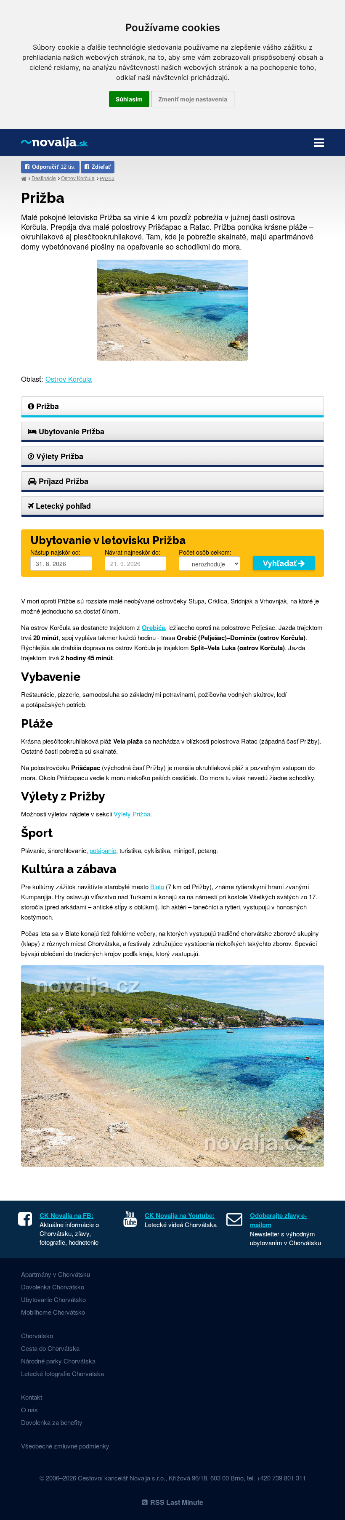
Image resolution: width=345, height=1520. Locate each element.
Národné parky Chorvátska (58, 1360)
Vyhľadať (280, 563)
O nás (29, 1409)
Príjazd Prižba (62, 481)
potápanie (103, 850)
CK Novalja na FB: (66, 1215)
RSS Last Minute (176, 1502)
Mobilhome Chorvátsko (53, 1311)
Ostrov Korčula (78, 177)
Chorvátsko (37, 1335)
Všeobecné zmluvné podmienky (65, 1445)
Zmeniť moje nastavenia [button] (192, 99)
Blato (157, 886)
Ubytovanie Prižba (70, 431)
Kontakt (31, 1396)
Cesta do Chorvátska (50, 1348)
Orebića (153, 627)
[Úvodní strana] (24, 178)
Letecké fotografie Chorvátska (62, 1373)
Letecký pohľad (62, 505)
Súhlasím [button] (129, 99)
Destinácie (44, 177)
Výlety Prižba (58, 456)
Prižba (107, 177)
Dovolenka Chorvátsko (52, 1286)
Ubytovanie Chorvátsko (53, 1299)
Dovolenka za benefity (51, 1422)
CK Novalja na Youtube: (180, 1215)
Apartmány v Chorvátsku (55, 1274)
